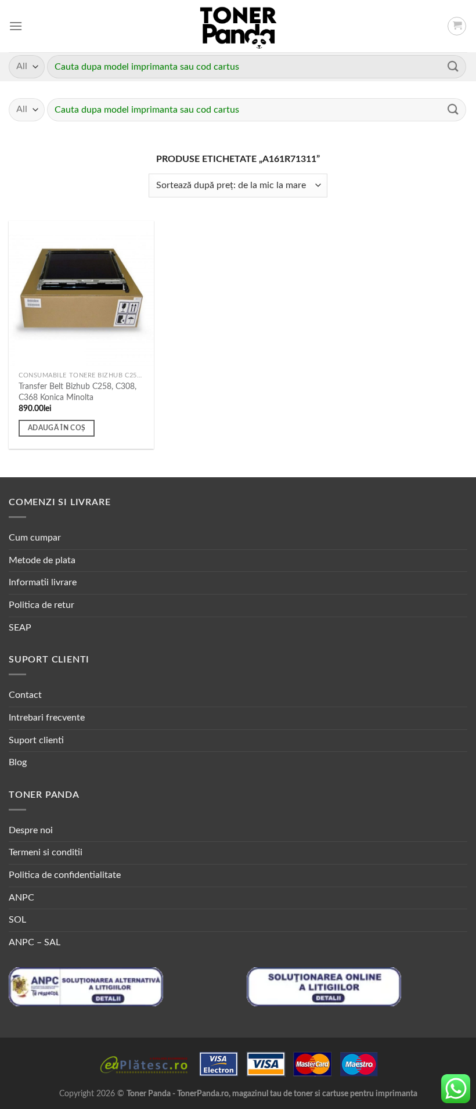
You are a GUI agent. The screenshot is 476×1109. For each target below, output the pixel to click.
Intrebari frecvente (47, 717)
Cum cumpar (35, 537)
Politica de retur (41, 605)
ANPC (21, 897)
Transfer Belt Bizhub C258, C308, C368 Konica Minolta (77, 392)
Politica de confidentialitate (65, 875)
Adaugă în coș (57, 428)
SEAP (20, 627)
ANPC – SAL (34, 942)
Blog (18, 762)
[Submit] (453, 66)
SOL (17, 919)
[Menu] (16, 26)
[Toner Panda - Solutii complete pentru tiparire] (238, 26)
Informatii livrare (43, 582)
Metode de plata (42, 560)
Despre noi (31, 830)
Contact (25, 695)
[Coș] (457, 26)
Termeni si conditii (45, 852)
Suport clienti (36, 740)
